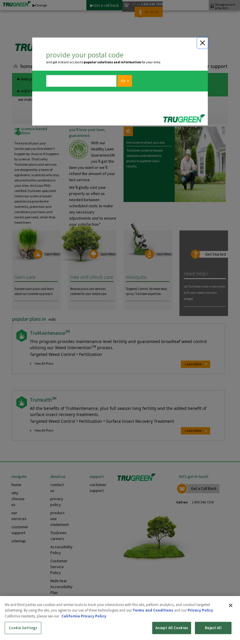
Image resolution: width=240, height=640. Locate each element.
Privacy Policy (200, 610)
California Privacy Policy (83, 616)
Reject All (213, 627)
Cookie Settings (23, 627)
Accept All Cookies (171, 627)
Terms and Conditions (153, 610)
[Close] (202, 43)
